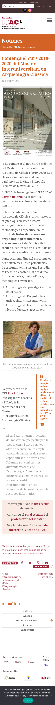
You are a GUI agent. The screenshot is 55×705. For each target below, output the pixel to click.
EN (50, 6)
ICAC (22, 24)
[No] (51, 695)
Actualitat (8, 47)
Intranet (35, 2)
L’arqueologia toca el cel (45, 575)
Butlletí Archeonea (26, 620)
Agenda (27, 615)
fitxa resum (42, 504)
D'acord (28, 700)
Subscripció (27, 629)
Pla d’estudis (34, 514)
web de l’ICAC (37, 530)
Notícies (19, 47)
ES (44, 6)
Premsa (27, 625)
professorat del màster (27, 519)
